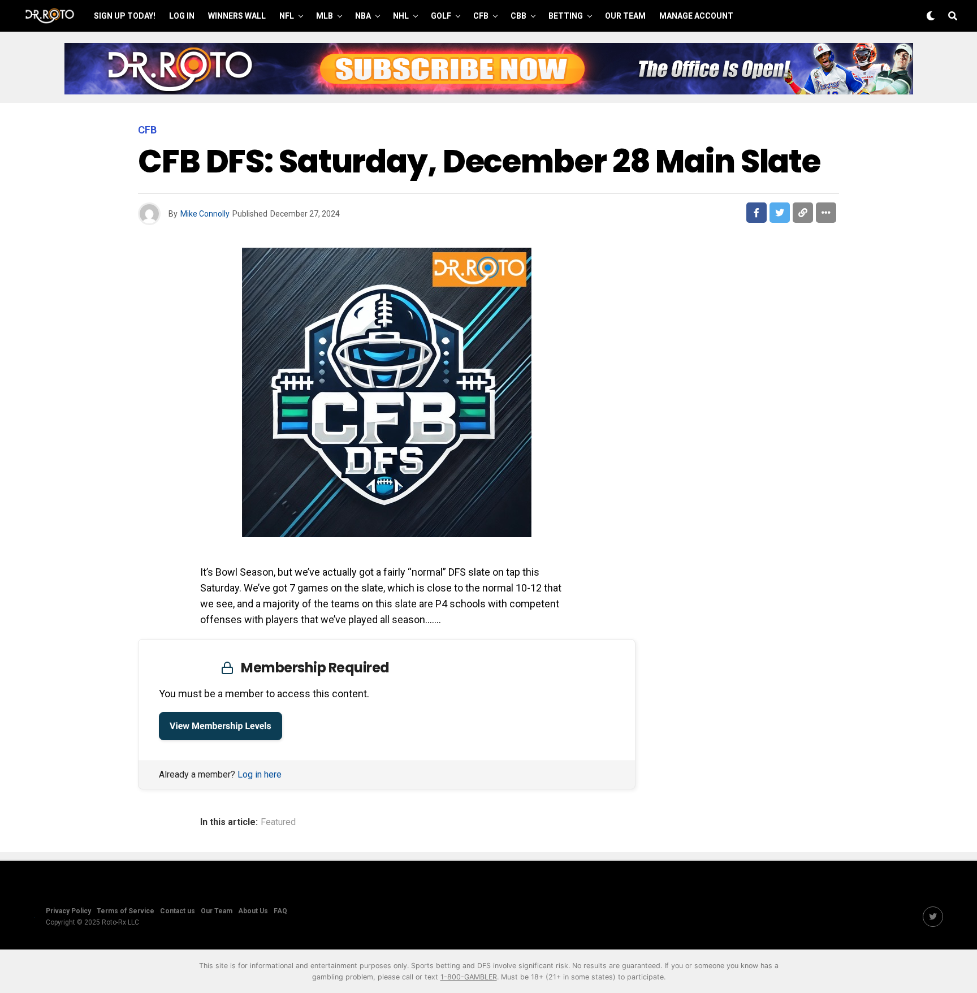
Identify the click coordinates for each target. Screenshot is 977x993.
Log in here (259, 774)
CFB (480, 15)
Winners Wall (237, 15)
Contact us (177, 911)
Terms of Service (125, 911)
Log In (181, 15)
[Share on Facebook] (756, 212)
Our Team (625, 15)
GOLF (441, 15)
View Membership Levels (220, 725)
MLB (324, 15)
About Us (253, 911)
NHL (401, 15)
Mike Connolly (205, 213)
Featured (278, 822)
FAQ (280, 911)
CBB (518, 15)
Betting (565, 15)
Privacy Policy (68, 911)
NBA (363, 15)
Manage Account (696, 15)
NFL (286, 15)
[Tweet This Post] (780, 212)
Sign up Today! (124, 15)
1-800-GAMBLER (468, 977)
